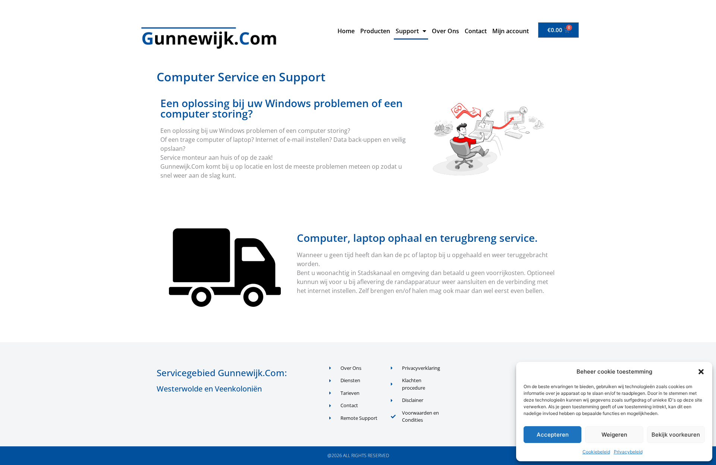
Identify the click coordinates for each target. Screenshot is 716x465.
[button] (701, 371)
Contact (476, 31)
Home (346, 31)
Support (407, 31)
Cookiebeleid (596, 452)
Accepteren (553, 434)
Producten (375, 31)
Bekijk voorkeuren (675, 434)
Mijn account (510, 31)
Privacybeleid (628, 452)
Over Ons (445, 31)
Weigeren (614, 434)
